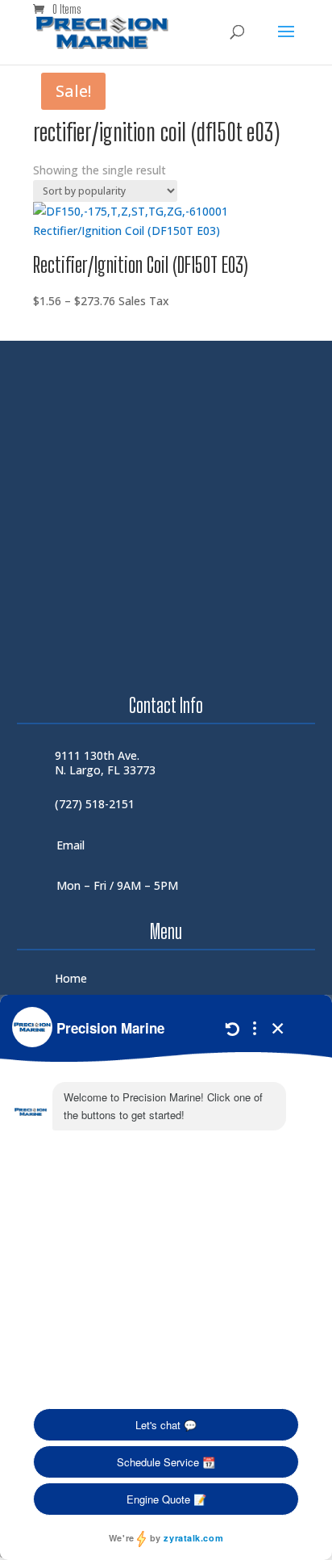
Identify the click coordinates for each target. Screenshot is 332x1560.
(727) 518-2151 (95, 803)
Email (70, 845)
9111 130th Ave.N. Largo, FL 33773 (105, 763)
